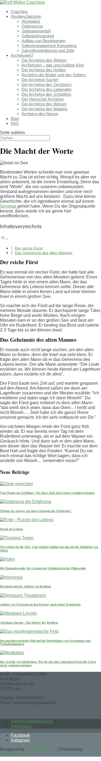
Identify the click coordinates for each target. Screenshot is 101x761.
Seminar (8, 206)
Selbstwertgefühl (36, 31)
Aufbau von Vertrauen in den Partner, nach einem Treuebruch (40, 604)
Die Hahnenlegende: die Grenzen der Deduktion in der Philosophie (43, 568)
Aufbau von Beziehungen (43, 40)
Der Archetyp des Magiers (45, 109)
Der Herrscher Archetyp (43, 99)
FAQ (15, 123)
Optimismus (32, 26)
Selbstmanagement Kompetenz (49, 45)
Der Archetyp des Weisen (44, 60)
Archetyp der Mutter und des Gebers (54, 74)
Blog (15, 118)
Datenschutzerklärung (32, 721)
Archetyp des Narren (40, 113)
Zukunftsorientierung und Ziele (48, 50)
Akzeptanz (31, 21)
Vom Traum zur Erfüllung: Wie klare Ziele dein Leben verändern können (47, 493)
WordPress (10, 754)
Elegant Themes (41, 749)
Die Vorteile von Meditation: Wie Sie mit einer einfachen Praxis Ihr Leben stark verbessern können (48, 663)
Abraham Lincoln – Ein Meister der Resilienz (29, 622)
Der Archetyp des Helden (44, 70)
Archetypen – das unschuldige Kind (52, 65)
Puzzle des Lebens (11, 529)
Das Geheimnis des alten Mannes (43, 253)
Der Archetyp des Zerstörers (47, 84)
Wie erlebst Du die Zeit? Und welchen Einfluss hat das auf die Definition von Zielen (49, 548)
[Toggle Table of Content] (4, 239)
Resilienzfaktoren (26, 16)
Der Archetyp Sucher (40, 79)
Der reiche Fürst (29, 248)
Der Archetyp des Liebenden (46, 89)
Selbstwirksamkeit (38, 36)
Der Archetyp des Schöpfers (46, 94)
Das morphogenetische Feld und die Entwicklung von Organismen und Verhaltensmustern (45, 642)
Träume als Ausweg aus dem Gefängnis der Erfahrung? (36, 511)
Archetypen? (22, 55)
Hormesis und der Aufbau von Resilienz (25, 586)
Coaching (19, 11)
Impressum (21, 726)
